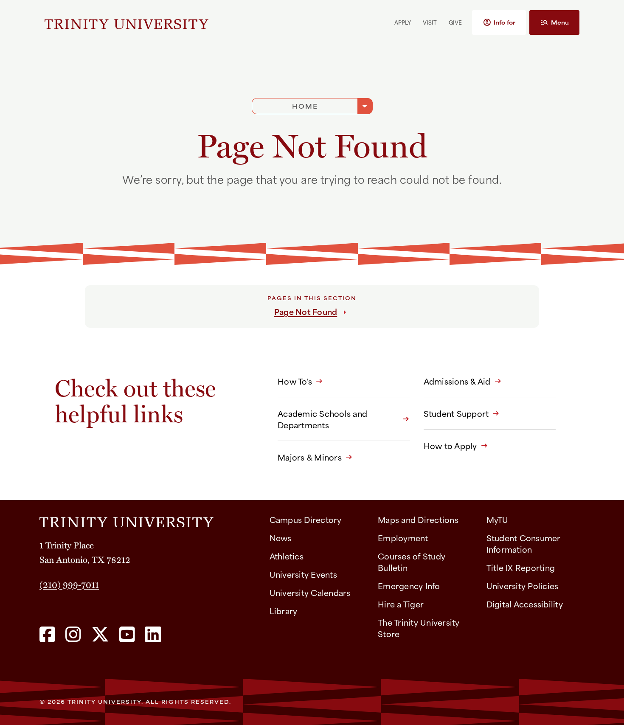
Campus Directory (306, 519)
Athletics (287, 556)
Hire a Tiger (401, 604)
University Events (303, 574)
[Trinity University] (126, 22)
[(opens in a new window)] (47, 635)
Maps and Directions (418, 519)
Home (305, 105)
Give (455, 22)
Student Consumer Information (523, 543)
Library (284, 610)
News (281, 537)
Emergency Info (409, 585)
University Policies (522, 585)
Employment (403, 537)
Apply (402, 22)
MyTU (497, 519)
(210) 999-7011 (69, 584)
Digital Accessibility (524, 604)
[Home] (147, 519)
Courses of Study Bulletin (411, 561)
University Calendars (310, 592)
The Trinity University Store (419, 628)
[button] (499, 22)
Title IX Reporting (520, 567)
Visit (430, 22)
